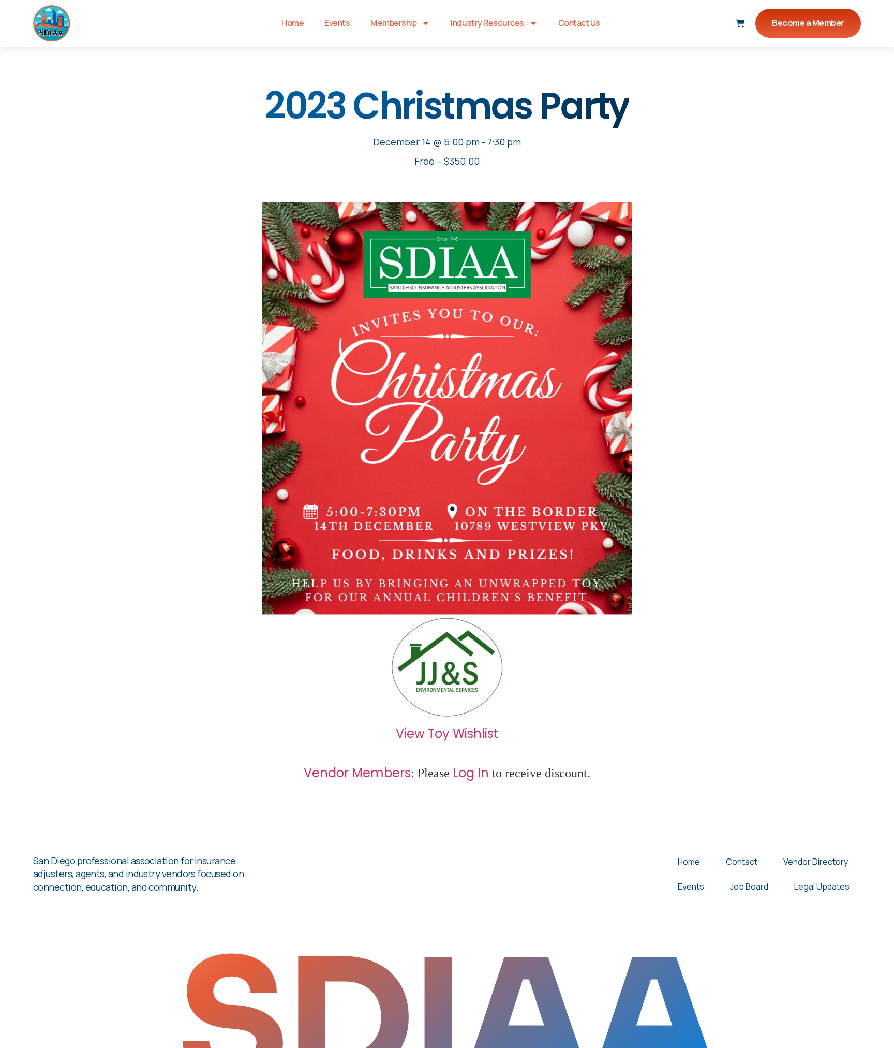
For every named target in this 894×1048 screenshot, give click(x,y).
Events (337, 22)
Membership (393, 22)
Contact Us (579, 22)
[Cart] (740, 23)
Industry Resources (487, 22)
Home (292, 22)
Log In (471, 772)
